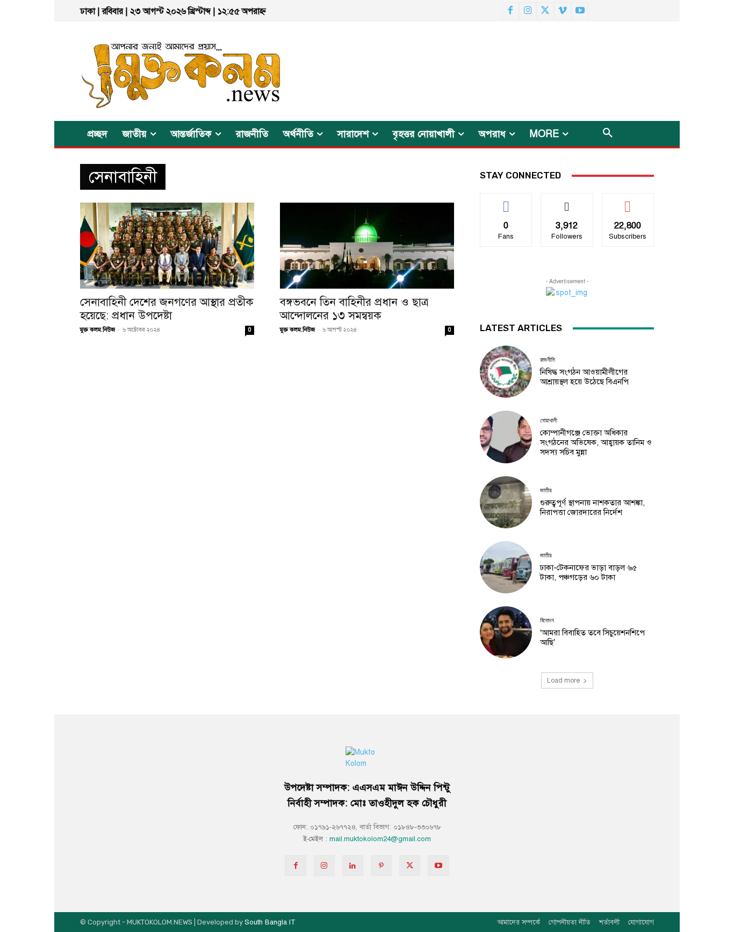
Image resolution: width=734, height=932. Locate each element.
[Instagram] (527, 10)
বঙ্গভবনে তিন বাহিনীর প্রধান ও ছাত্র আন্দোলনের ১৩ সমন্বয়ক (354, 308)
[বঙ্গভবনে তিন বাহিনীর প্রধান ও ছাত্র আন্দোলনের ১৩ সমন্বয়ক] (367, 246)
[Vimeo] (562, 10)
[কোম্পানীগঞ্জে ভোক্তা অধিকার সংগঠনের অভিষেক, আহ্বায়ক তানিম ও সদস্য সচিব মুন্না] (506, 437)
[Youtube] (579, 10)
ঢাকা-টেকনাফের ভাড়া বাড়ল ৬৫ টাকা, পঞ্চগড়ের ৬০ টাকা (588, 572)
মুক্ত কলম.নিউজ (97, 329)
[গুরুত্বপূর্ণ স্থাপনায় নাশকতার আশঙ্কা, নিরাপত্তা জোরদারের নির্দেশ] (506, 502)
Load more (563, 680)
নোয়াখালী (548, 421)
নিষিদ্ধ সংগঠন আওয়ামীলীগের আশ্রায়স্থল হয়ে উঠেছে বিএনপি (584, 376)
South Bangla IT (270, 922)
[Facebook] (510, 10)
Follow (567, 201)
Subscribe (627, 201)
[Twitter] (544, 10)
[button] (608, 134)
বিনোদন (547, 620)
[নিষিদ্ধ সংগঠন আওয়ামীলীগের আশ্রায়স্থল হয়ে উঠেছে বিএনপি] (506, 372)
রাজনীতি (547, 360)
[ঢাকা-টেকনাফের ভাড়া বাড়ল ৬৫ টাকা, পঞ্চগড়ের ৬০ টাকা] (506, 567)
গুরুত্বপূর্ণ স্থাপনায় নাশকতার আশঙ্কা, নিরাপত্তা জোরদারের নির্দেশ (592, 507)
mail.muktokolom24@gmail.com (380, 839)
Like (506, 201)
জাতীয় (546, 490)
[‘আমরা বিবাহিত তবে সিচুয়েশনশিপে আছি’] (506, 632)
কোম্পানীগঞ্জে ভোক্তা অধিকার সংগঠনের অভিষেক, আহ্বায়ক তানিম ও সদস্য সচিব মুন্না (596, 442)
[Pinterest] (381, 865)
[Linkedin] (352, 865)
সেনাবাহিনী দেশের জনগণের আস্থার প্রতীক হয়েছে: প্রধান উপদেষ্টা (167, 308)
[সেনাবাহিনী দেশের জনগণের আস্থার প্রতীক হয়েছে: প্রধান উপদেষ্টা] (167, 246)
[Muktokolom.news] (161, 71)
